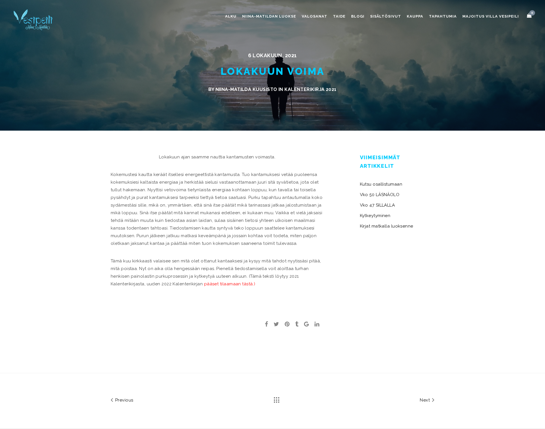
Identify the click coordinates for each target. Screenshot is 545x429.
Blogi (357, 16)
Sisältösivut (385, 16)
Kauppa (415, 16)
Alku (230, 16)
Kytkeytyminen (375, 215)
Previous (123, 400)
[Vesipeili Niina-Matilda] (34, 19)
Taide (339, 16)
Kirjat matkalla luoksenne (386, 226)
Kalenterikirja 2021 (310, 89)
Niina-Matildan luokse (269, 16)
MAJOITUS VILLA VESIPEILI (490, 16)
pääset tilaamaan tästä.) (229, 283)
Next (425, 400)
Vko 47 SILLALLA (377, 205)
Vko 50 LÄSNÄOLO (380, 194)
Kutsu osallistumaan (381, 184)
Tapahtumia (443, 16)
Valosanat (314, 16)
